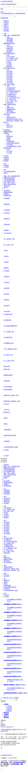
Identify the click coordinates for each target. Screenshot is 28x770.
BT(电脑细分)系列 (12, 96)
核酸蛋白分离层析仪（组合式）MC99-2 (15, 684)
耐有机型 (9, 66)
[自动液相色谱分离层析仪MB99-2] (15, 649)
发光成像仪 (10, 42)
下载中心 (6, 27)
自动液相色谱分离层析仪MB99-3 (13, 668)
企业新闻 (6, 165)
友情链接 (6, 714)
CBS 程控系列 (11, 56)
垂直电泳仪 (10, 48)
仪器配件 (6, 133)
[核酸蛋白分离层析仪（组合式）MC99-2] (15, 681)
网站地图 (6, 30)
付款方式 (6, 29)
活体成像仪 (10, 38)
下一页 (13, 697)
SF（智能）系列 (11, 99)
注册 (2, 11)
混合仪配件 (10, 144)
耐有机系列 (10, 102)
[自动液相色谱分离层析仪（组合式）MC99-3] (15, 689)
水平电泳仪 (10, 46)
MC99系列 (10, 74)
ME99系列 (9, 78)
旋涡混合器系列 (11, 117)
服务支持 (6, 712)
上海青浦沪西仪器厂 (6, 729)
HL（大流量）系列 (12, 92)
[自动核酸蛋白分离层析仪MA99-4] (15, 625)
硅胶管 (9, 138)
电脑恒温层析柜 (8, 131)
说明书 (5, 173)
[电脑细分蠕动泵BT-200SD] (7, 1)
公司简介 (6, 155)
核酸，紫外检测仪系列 (10, 104)
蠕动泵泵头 (10, 136)
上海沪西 (5, 762)
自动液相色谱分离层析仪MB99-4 (13, 676)
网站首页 (6, 21)
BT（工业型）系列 (12, 101)
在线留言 (6, 157)
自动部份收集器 (15, 764)
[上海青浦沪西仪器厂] (13, 13)
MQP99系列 (10, 83)
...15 (10, 697)
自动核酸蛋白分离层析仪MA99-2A (13, 620)
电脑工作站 (10, 107)
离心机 (5, 122)
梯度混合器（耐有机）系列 (14, 119)
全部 (5, 33)
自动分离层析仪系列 (9, 68)
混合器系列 (7, 114)
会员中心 (6, 715)
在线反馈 (6, 159)
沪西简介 (6, 24)
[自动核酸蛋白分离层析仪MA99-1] (15, 601)
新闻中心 (6, 25)
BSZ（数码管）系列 (12, 58)
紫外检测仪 (10, 111)
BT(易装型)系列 (11, 94)
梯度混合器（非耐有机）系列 (15, 120)
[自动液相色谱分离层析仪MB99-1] (15, 641)
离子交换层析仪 (11, 112)
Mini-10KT (10, 125)
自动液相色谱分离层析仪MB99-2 (13, 652)
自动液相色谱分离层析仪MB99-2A (13, 660)
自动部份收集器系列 (9, 53)
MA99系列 (10, 71)
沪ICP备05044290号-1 (6, 755)
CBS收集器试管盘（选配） (14, 146)
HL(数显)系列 (10, 89)
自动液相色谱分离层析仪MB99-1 (13, 644)
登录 (2, 8)
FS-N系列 (9, 151)
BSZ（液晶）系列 (12, 60)
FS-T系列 (9, 153)
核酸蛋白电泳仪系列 (9, 43)
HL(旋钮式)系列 (11, 88)
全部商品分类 (4, 18)
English (2, 723)
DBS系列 (9, 65)
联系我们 (6, 160)
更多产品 (3, 701)
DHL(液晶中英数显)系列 (13, 91)
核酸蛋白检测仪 (11, 109)
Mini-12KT (10, 127)
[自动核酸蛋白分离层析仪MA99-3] (15, 633)
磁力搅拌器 (7, 130)
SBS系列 (9, 63)
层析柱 (9, 139)
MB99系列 (10, 73)
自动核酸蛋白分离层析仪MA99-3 (13, 636)
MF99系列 (9, 79)
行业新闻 (6, 167)
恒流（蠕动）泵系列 (9, 84)
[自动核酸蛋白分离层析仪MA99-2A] (15, 617)
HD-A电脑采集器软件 (10, 171)
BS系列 (9, 61)
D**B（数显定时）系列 (13, 97)
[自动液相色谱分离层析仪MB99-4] (15, 673)
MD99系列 (10, 76)
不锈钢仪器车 (10, 141)
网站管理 (6, 717)
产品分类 (6, 22)
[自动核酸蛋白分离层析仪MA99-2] (15, 609)
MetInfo (9, 726)
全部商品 (6, 464)
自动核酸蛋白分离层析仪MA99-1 (13, 604)
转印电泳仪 (10, 50)
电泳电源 (9, 51)
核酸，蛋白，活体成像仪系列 (12, 35)
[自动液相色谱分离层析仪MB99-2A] (15, 657)
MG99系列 (10, 81)
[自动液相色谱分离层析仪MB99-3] (15, 665)
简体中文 (3, 720)
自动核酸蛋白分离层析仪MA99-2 (13, 612)
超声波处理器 (7, 148)
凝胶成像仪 (10, 40)
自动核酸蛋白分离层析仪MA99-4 (13, 628)
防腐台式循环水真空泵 (13, 143)
